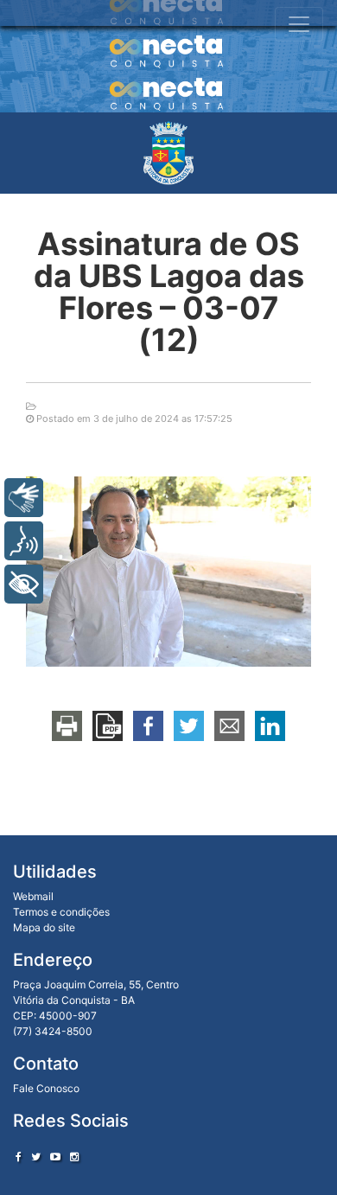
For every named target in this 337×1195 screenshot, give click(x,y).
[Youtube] (55, 1156)
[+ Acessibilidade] (23, 584)
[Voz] (23, 540)
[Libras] (23, 497)
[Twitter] (36, 1156)
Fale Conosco (46, 1088)
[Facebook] (19, 1156)
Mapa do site (44, 927)
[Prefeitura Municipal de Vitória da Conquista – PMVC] (168, 153)
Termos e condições (61, 911)
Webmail (33, 896)
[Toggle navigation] (299, 24)
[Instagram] (74, 1156)
